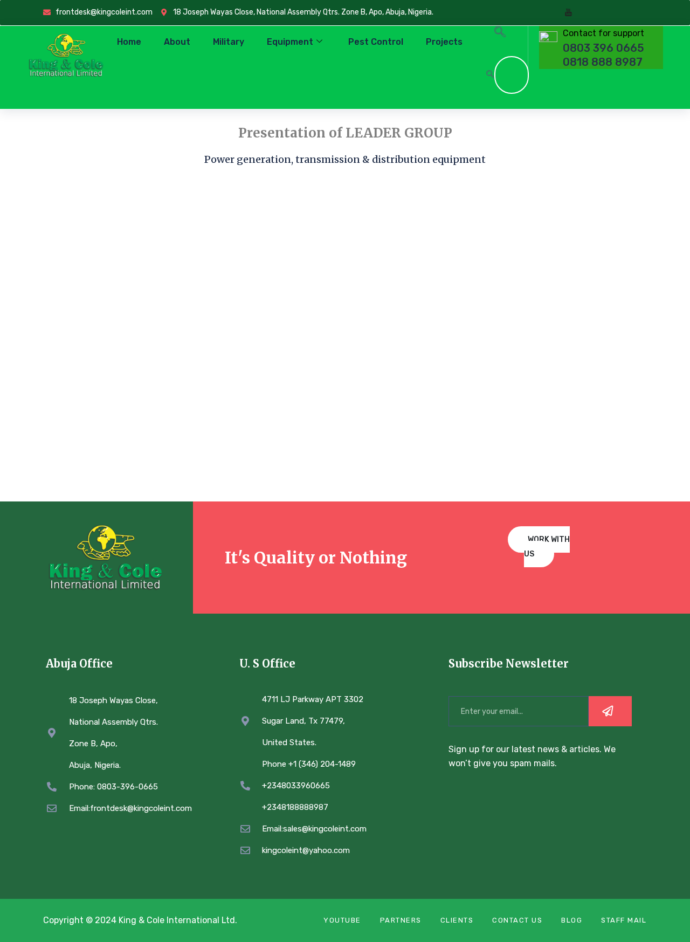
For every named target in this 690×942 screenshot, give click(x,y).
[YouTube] (568, 12)
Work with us (547, 547)
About (177, 42)
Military (228, 42)
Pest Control (375, 42)
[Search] (490, 75)
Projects (444, 42)
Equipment (290, 42)
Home (129, 42)
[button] (500, 33)
